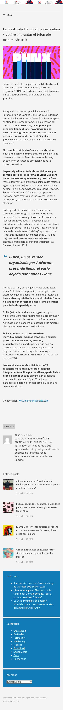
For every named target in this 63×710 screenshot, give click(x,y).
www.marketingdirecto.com (33, 400)
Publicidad (9, 426)
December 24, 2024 (24, 493)
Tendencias (19, 659)
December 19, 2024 (24, 539)
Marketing (19, 641)
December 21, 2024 (24, 516)
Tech (16, 655)
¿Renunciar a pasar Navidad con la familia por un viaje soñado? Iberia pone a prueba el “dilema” (38, 484)
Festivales (18, 634)
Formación (19, 637)
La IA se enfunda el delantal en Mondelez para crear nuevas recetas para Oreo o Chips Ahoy (38, 507)
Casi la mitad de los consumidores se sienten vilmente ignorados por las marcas (35, 553)
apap (17, 435)
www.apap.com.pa (11, 701)
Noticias (17, 644)
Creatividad (19, 630)
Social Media (20, 651)
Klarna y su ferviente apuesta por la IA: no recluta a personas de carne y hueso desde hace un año (37, 530)
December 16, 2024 (24, 562)
